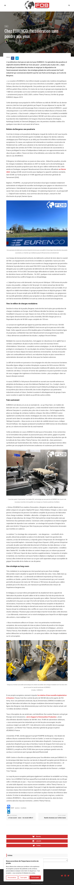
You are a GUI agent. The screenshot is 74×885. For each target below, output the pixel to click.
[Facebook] (8, 806)
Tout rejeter (23, 877)
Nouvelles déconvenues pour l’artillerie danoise (55, 818)
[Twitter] (8, 809)
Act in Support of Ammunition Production (41, 717)
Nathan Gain (11, 41)
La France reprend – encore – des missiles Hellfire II (20, 818)
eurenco (17, 808)
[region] (23, 869)
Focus (6, 26)
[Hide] (8, 815)
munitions (23, 808)
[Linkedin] (8, 812)
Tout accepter (35, 877)
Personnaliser (12, 877)
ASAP (12, 808)
